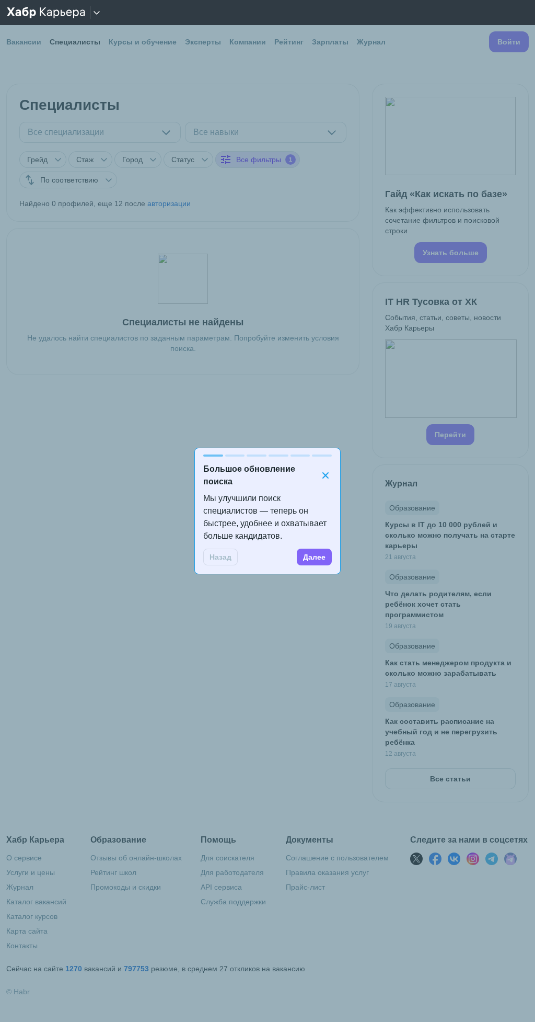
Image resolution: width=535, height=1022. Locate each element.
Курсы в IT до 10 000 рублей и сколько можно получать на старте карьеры (450, 535)
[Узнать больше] (450, 180)
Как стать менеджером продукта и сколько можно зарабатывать (448, 667)
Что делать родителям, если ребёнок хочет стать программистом (438, 604)
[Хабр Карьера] (46, 12)
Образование (412, 508)
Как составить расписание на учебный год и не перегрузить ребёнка (441, 731)
